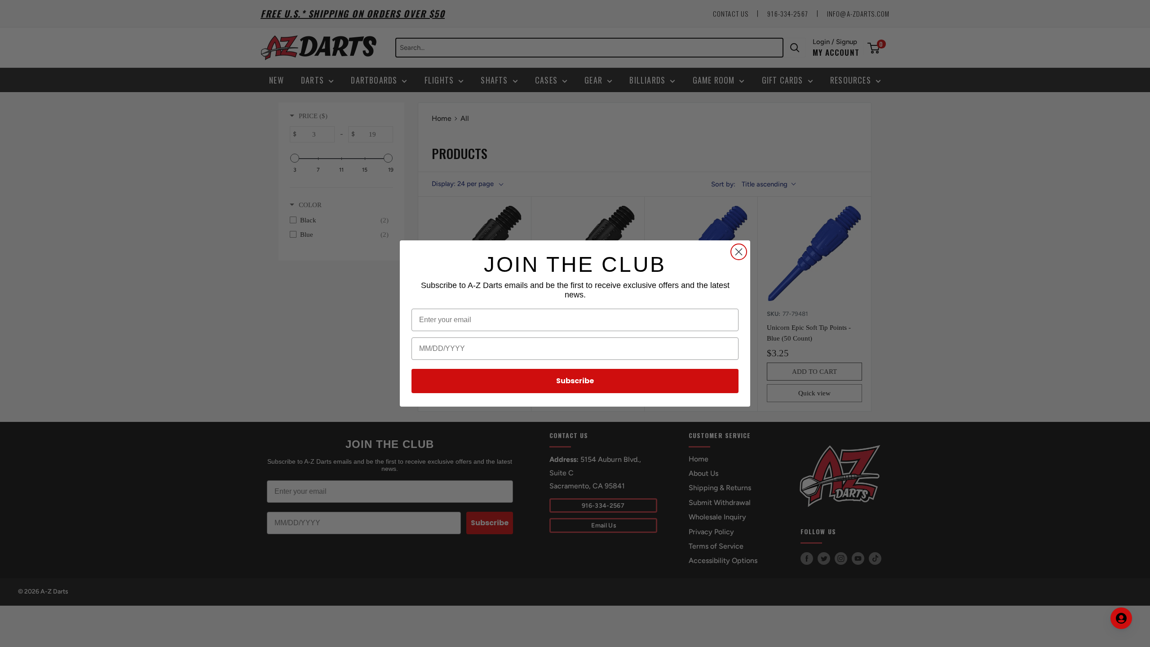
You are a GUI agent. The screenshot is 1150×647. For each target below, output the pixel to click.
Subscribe (575, 381)
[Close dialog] (739, 252)
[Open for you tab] (1121, 618)
